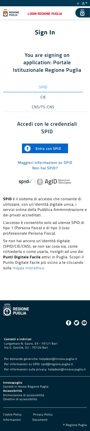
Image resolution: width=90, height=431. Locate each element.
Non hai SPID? (45, 168)
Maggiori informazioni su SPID (45, 162)
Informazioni (12, 420)
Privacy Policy (43, 414)
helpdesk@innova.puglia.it (58, 359)
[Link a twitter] (76, 322)
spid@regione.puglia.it (57, 364)
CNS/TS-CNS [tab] (43, 107)
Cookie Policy (13, 414)
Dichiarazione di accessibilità (23, 395)
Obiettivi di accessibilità (20, 399)
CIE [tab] (43, 97)
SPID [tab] (43, 87)
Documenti (40, 420)
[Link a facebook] (68, 322)
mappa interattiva (28, 268)
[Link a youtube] (84, 322)
